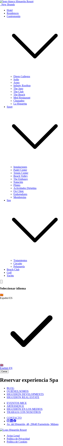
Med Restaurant (21, 97)
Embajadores (20, 194)
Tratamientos (20, 260)
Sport (9, 106)
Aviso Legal (13, 435)
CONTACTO (14, 417)
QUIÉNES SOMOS (18, 391)
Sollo (16, 79)
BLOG (10, 388)
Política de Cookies (17, 441)
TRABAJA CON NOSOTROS (24, 412)
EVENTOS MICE (17, 403)
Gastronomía (13, 16)
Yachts (10, 275)
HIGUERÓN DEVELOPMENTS (25, 394)
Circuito (17, 263)
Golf (9, 272)
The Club (18, 91)
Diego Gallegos (21, 76)
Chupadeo (18, 100)
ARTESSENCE (15, 406)
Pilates (16, 185)
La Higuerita (20, 103)
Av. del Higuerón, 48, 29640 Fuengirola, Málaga (32, 424)
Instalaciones (20, 166)
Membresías (19, 197)
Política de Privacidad (18, 438)
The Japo (18, 88)
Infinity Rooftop (22, 85)
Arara (16, 82)
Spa (9, 200)
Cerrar (4, 371)
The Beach (19, 94)
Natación (18, 182)
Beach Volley (20, 176)
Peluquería (19, 266)
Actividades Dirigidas (24, 188)
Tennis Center (20, 173)
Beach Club (13, 269)
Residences (13, 13)
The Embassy (20, 179)
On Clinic (18, 191)
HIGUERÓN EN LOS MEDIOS (25, 409)
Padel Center (20, 169)
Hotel (10, 10)
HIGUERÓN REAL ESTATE (23, 397)
